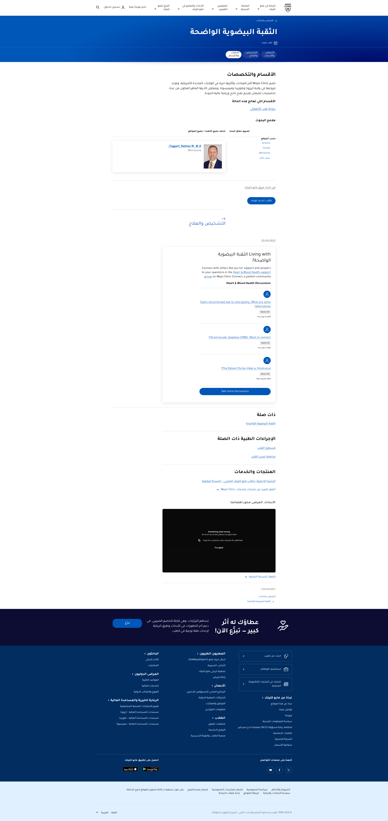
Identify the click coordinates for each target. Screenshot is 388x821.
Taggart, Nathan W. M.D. (184, 146)
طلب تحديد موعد (261, 200)
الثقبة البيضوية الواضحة (233, 33)
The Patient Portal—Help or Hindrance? (246, 368)
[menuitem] (268, 54)
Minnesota (264, 153)
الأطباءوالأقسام (234, 54)
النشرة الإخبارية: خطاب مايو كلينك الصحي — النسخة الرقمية (239, 481)
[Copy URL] (199, 540)
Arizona (266, 143)
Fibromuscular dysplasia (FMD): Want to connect (240, 337)
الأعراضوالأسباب (269, 54)
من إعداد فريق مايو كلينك (260, 187)
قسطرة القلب (267, 448)
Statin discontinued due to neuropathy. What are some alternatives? (235, 304)
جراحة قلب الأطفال (263, 109)
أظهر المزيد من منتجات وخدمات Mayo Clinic (248, 489)
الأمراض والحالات (264, 21)
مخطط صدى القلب (263, 456)
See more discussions (235, 391)
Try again (219, 548)
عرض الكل (264, 158)
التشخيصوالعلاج (251, 54)
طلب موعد (267, 43)
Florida (266, 148)
